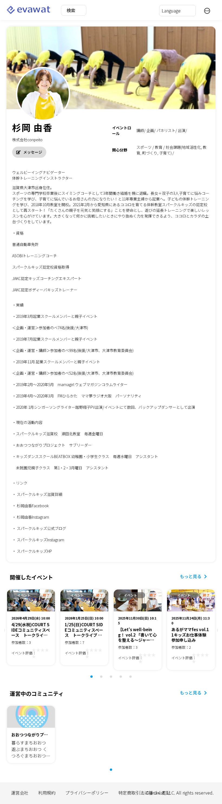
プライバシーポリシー (87, 792)
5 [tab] (133, 679)
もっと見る (190, 576)
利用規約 (47, 792)
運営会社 (19, 792)
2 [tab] (104, 679)
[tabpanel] (31, 628)
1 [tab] (94, 679)
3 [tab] (113, 679)
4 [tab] (123, 679)
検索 (71, 10)
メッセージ (32, 152)
